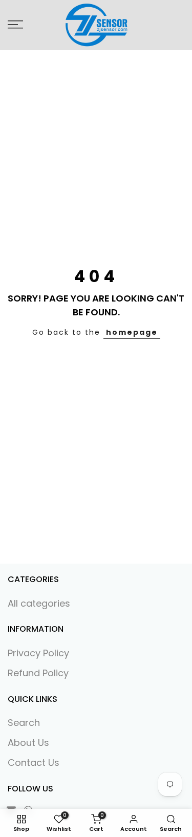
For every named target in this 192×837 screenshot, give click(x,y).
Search (24, 722)
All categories (39, 603)
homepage (132, 332)
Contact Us (33, 762)
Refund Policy (38, 673)
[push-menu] (15, 24)
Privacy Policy (38, 653)
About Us (28, 742)
